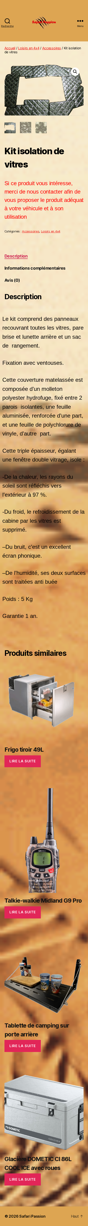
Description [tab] (16, 256)
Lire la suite (22, 761)
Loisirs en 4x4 (28, 48)
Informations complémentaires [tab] (34, 268)
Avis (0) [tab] (12, 280)
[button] (75, 71)
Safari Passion (32, 1216)
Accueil (9, 48)
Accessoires (51, 48)
